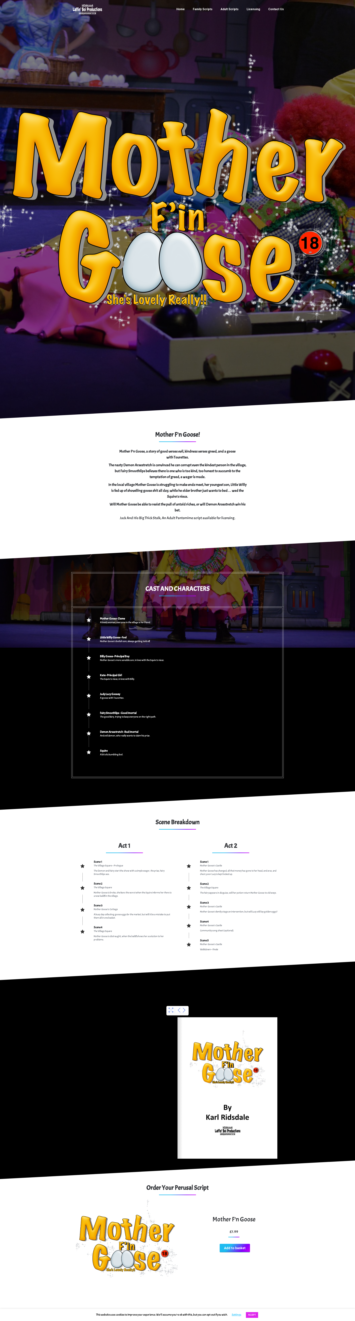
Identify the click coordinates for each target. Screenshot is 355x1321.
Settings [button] (236, 1315)
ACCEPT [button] (252, 1314)
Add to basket (235, 1248)
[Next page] (184, 1010)
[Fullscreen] (171, 1010)
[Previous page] (179, 1010)
